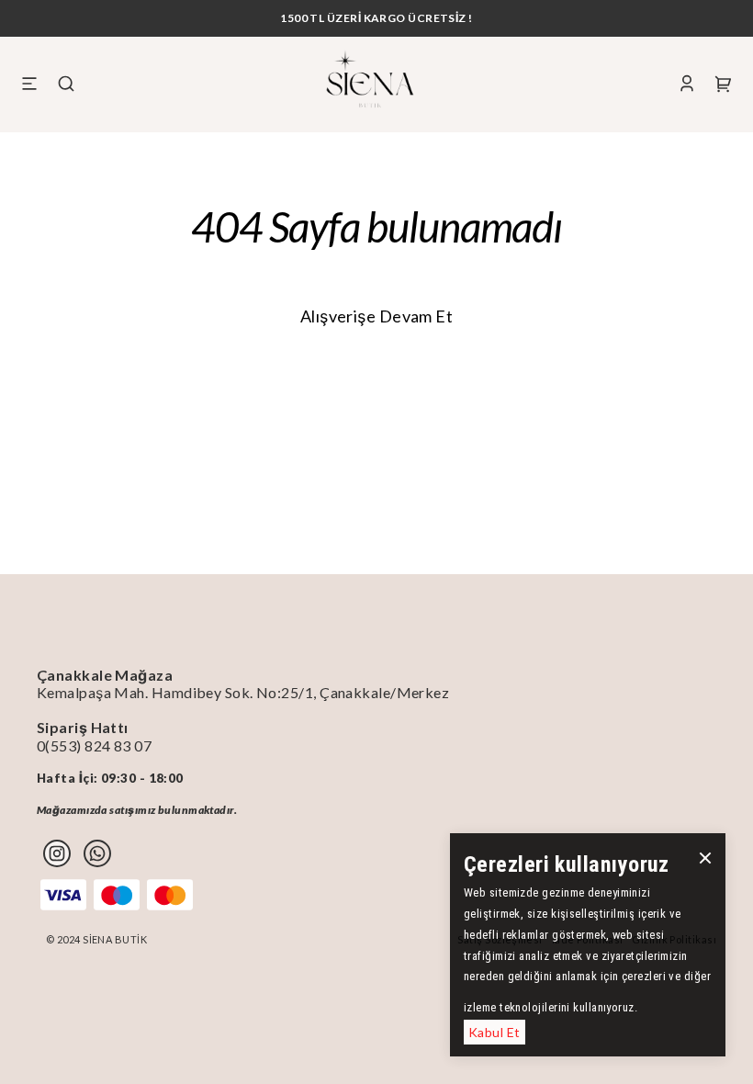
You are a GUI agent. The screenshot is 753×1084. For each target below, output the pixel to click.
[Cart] (723, 84)
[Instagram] (57, 853)
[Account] (687, 84)
